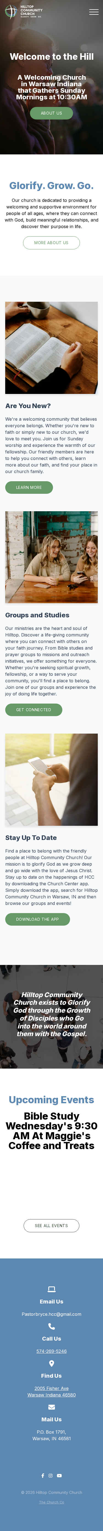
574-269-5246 (52, 1351)
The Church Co (51, 1502)
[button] (94, 12)
